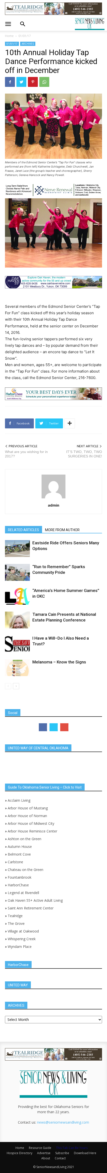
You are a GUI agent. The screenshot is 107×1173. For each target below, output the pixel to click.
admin (53, 505)
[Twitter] (21, 82)
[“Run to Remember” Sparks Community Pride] (17, 572)
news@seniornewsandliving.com (63, 1122)
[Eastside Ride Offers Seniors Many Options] (17, 548)
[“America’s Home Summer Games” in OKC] (17, 596)
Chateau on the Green (25, 869)
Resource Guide (40, 1148)
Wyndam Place (20, 946)
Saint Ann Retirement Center (31, 908)
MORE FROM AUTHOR (62, 530)
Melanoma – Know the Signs (59, 661)
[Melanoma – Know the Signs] (17, 667)
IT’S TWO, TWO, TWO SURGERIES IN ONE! (84, 454)
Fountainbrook (19, 877)
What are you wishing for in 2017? (26, 454)
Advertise (44, 1153)
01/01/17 (24, 36)
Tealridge (16, 915)
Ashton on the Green (24, 838)
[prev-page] (8, 686)
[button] (8, 24)
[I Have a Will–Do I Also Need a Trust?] (17, 644)
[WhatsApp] (44, 82)
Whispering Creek (22, 938)
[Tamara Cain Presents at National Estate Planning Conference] (17, 620)
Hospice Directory (19, 1153)
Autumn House (20, 846)
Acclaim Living (19, 800)
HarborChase (18, 885)
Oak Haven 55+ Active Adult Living (35, 900)
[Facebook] (10, 82)
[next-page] (16, 686)
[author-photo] (53, 498)
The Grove (16, 923)
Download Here (85, 1153)
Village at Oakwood (23, 931)
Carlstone (15, 862)
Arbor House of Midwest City (31, 823)
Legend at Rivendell (23, 892)
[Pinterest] (33, 82)
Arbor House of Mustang (28, 808)
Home (9, 36)
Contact (60, 1158)
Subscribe (62, 1153)
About (45, 1158)
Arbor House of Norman (27, 815)
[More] (69, 423)
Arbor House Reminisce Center (32, 831)
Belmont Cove (19, 854)
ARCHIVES (28, 43)
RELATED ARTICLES (23, 530)
